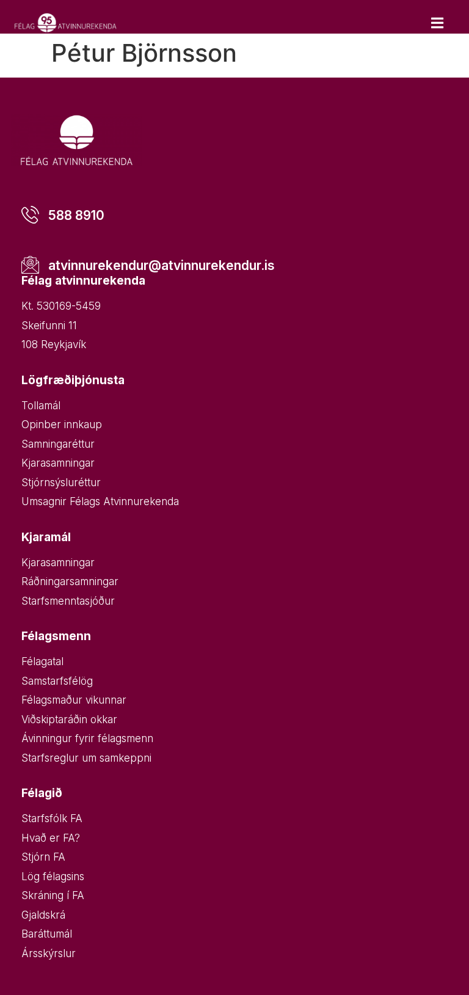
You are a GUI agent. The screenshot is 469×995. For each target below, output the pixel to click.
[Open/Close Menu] (437, 23)
